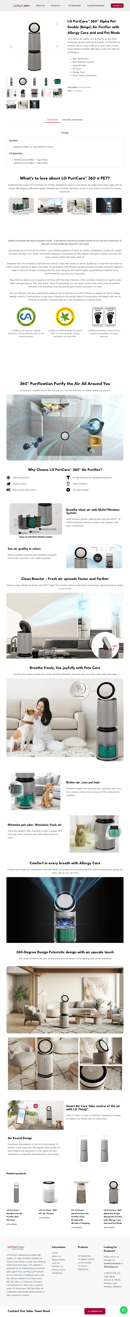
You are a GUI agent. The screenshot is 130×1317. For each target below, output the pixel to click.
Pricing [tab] (65, 132)
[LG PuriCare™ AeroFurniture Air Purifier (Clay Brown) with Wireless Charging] (81, 1192)
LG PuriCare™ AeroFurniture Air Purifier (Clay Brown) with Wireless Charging (80, 1216)
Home (27, 5)
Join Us (55, 1263)
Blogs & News (58, 1259)
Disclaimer (57, 1273)
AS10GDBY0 (77, 91)
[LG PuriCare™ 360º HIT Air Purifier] (49, 1192)
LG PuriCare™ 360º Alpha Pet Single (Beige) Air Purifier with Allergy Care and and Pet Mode (113, 1216)
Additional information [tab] (72, 120)
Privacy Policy (59, 1269)
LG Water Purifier (86, 1259)
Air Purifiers (85, 87)
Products (55, 5)
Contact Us (117, 6)
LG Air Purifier (84, 1262)
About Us (40, 5)
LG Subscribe (75, 5)
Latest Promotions (95, 5)
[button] (123, 1310)
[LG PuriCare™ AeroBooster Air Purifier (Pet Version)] (16, 1192)
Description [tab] (52, 120)
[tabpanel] (65, 151)
